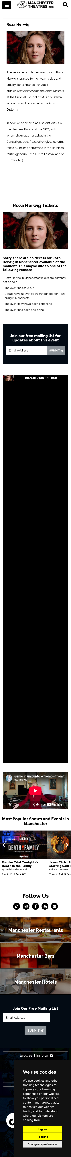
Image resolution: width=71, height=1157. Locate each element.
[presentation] (3, 844)
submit (55, 350)
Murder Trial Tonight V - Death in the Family (20, 864)
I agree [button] (42, 1129)
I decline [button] (43, 1136)
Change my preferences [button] (43, 1144)
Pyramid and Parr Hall (14, 869)
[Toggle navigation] (6, 5)
